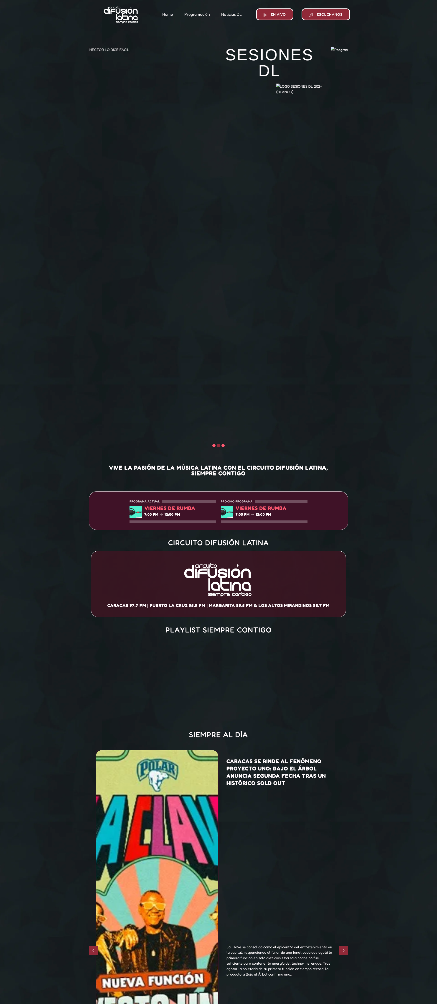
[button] (214, 445)
